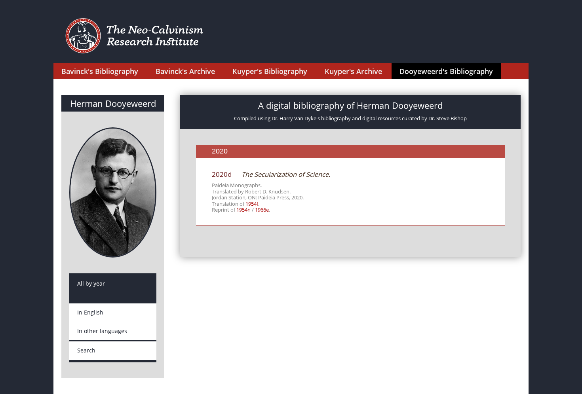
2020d (222, 174)
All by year (91, 283)
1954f (251, 203)
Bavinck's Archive (185, 71)
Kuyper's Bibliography (269, 71)
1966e (262, 209)
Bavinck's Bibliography (99, 71)
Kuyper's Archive (353, 71)
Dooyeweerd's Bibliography (446, 71)
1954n (243, 209)
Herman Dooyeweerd (113, 103)
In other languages (102, 331)
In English (90, 312)
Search (86, 350)
